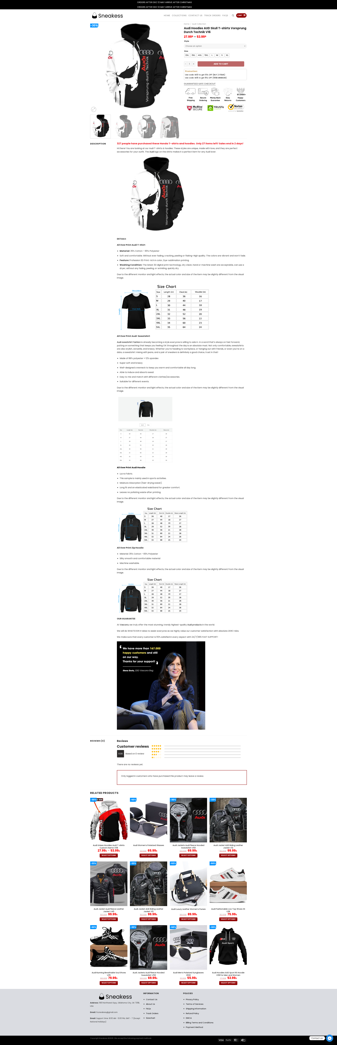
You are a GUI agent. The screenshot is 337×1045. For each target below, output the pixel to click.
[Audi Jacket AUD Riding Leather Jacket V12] (228, 820)
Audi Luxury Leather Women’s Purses (188, 909)
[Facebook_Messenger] (329, 1038)
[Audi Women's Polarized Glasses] (148, 820)
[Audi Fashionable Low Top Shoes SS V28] (228, 883)
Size (186, 51)
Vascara (124, 624)
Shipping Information (196, 1008)
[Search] (233, 15)
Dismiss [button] (196, 2)
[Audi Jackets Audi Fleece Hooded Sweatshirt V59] (188, 820)
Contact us (195, 15)
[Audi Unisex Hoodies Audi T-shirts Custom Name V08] (108, 820)
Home (186, 24)
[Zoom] (93, 109)
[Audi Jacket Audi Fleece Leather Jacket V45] (108, 883)
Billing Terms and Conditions (199, 1022)
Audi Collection (199, 24)
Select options (109, 855)
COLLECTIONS (179, 15)
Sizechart (150, 1018)
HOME (167, 15)
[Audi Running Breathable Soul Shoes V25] (108, 947)
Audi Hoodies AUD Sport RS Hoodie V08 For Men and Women (228, 973)
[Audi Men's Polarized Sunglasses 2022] (188, 947)
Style (186, 41)
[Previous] (95, 68)
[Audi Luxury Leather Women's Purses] (188, 883)
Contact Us (151, 999)
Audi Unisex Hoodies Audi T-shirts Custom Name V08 (109, 846)
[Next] (174, 68)
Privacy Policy (192, 999)
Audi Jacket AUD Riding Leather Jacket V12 (228, 846)
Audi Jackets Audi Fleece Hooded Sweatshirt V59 (188, 846)
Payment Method (194, 1027)
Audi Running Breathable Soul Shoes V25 (109, 973)
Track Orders (212, 15)
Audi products (194, 624)
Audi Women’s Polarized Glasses (148, 845)
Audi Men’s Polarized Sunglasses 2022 (188, 973)
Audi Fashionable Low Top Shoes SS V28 (228, 910)
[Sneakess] (107, 15)
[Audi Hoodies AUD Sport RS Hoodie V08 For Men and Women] (228, 947)
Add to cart (221, 63)
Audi (151, 151)
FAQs (225, 15)
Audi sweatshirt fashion (129, 342)
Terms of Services (194, 1004)
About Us (150, 1004)
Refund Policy (192, 1013)
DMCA (189, 1018)
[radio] (187, 55)
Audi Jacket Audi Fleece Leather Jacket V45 (109, 910)
